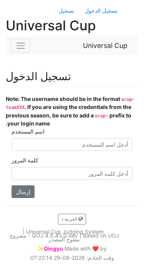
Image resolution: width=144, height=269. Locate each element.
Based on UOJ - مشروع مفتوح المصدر (64, 237)
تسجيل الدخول (101, 10)
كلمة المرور (25, 160)
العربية (70, 219)
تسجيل (66, 10)
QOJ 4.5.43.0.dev (55, 235)
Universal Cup (105, 45)
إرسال (23, 191)
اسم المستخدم (28, 131)
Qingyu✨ (50, 249)
